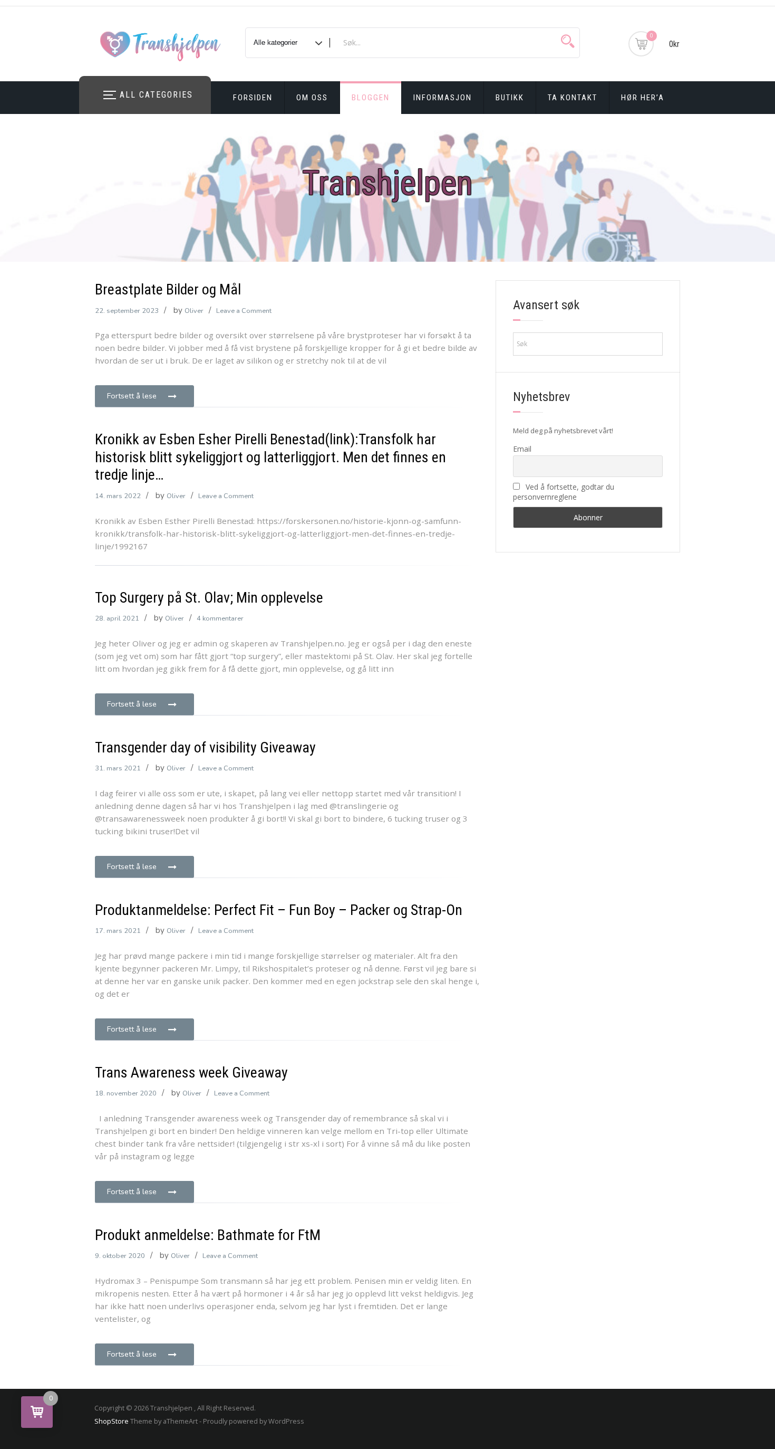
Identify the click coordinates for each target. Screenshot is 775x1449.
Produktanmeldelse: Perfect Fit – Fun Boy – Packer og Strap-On (278, 910)
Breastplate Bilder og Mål (168, 289)
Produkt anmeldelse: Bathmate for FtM (208, 1235)
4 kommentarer (220, 618)
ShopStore (111, 1421)
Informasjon (442, 97)
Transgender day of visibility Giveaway (205, 747)
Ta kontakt (572, 97)
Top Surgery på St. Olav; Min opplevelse (209, 597)
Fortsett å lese (132, 395)
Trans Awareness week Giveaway (191, 1072)
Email (522, 449)
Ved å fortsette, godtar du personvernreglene (563, 492)
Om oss (312, 97)
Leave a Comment (244, 311)
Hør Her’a (642, 97)
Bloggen (371, 97)
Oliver (194, 311)
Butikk (510, 97)
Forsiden (253, 97)
